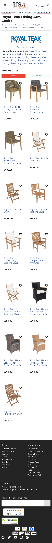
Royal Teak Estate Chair (13, 210)
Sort (38, 76)
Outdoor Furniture (10, 449)
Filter (13, 76)
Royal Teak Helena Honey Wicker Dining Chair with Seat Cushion (39, 362)
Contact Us (32, 459)
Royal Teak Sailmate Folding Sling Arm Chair (12, 311)
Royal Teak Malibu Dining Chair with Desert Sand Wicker (13, 109)
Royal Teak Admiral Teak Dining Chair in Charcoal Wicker (38, 109)
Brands (5, 462)
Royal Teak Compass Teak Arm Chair (37, 260)
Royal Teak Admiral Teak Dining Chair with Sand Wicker (12, 160)
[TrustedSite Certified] (10, 521)
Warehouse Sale (35, 475)
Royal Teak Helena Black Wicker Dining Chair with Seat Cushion (39, 311)
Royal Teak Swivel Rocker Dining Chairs (22, 54)
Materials (5, 464)
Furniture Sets (8, 451)
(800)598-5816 (14, 487)
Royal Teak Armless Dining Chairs (19, 57)
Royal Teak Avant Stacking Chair (38, 210)
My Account (33, 449)
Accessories (7, 459)
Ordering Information (37, 451)
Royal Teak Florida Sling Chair (39, 159)
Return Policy (34, 454)
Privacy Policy (34, 462)
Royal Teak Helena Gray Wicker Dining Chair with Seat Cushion (13, 362)
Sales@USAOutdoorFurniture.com (22, 490)
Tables (4, 457)
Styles (4, 467)
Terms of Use (33, 464)
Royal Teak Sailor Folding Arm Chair (13, 412)
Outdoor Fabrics (35, 472)
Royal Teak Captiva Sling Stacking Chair (11, 260)
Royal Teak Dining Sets (34, 51)
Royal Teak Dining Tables (30, 63)
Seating (5, 454)
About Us (32, 457)
